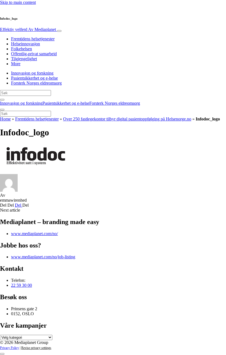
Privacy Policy (9, 348)
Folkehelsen (21, 48)
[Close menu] (2, 110)
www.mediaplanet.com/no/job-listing (43, 256)
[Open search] (2, 100)
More (15, 63)
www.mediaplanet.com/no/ (34, 233)
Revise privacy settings (36, 348)
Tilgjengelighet (24, 58)
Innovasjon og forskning (32, 73)
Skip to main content (18, 2)
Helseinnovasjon (25, 43)
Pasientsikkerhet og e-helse (34, 78)
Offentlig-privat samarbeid (34, 53)
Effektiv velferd (28, 29)
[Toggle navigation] (59, 31)
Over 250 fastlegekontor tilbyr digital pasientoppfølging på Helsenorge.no (127, 119)
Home (5, 119)
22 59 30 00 (21, 285)
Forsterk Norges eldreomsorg (36, 83)
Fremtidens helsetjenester (33, 38)
